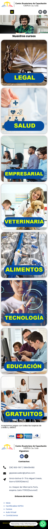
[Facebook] (40, 12)
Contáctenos (12, 515)
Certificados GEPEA (15, 506)
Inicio (8, 503)
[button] (12, 12)
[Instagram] (45, 12)
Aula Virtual (11, 512)
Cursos (9, 509)
